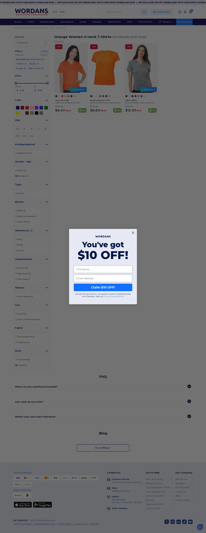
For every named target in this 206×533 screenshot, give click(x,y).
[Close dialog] (133, 232)
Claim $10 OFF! (103, 287)
